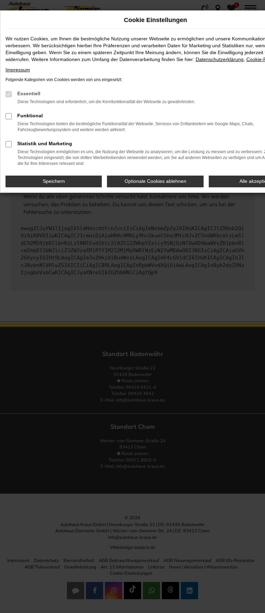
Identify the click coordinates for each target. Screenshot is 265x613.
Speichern (54, 181)
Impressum (18, 69)
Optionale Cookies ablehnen (155, 181)
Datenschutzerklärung (220, 59)
